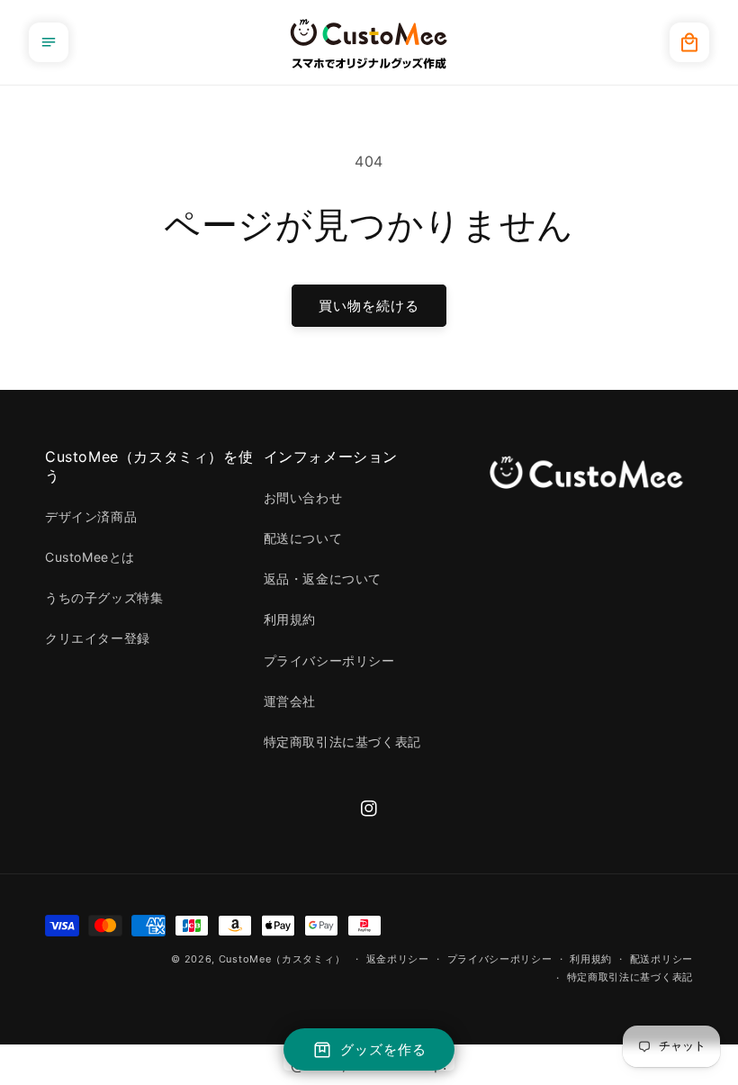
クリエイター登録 (97, 638)
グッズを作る (383, 1049)
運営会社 (290, 701)
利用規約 (290, 619)
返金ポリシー (397, 959)
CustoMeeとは (90, 557)
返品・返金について (323, 578)
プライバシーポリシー (329, 660)
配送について (303, 538)
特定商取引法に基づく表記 (342, 741)
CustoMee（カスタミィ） (282, 959)
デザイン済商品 (91, 516)
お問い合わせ (303, 497)
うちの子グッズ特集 (104, 597)
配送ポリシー (661, 959)
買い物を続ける (369, 305)
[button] (48, 42)
